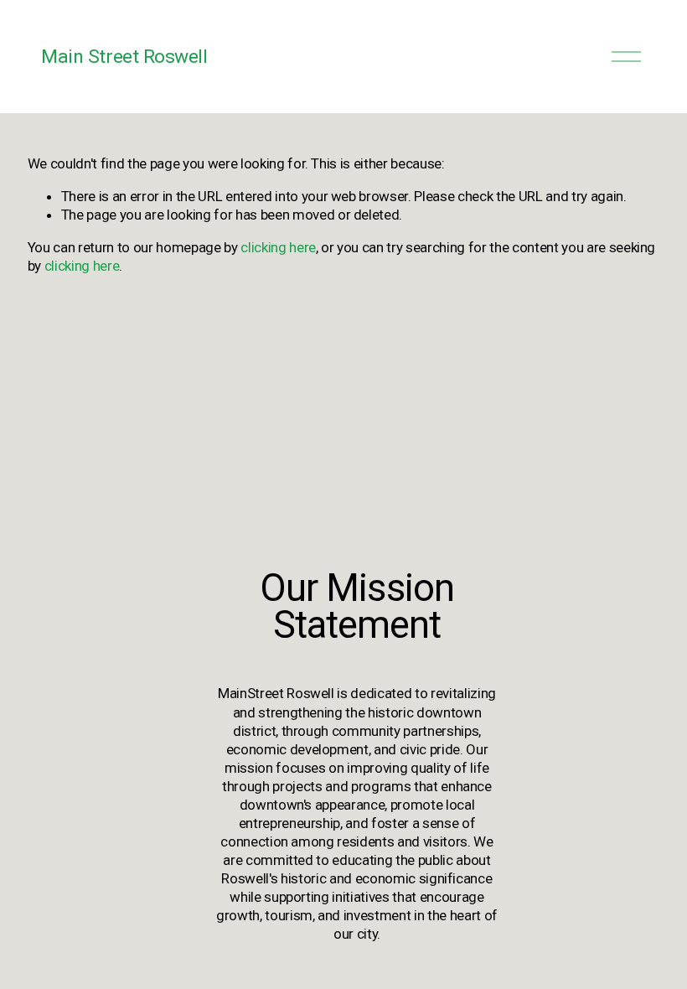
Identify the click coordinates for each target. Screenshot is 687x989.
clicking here (278, 247)
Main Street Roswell (124, 56)
